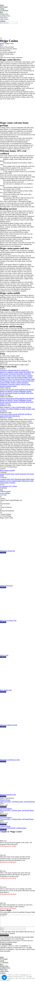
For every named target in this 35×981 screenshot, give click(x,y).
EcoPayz (2, 389)
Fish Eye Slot (4, 655)
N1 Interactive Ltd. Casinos (8, 486)
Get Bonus (3, 807)
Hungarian (23, 474)
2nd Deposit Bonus (6, 808)
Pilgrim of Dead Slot (6, 585)
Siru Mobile (21, 393)
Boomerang (12, 374)
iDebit (16, 389)
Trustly (2, 395)
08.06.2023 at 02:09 (6, 862)
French (12, 474)
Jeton (27, 389)
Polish (2, 475)
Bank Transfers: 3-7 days (7, 407)
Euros (12, 479)
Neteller (29, 391)
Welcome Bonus (5, 800)
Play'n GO (11, 379)
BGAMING (27, 372)
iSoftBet (25, 377)
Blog (1, 12)
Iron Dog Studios (16, 377)
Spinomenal (24, 382)
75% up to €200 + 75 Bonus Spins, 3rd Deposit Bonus (17, 819)
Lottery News (4, 19)
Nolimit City (4, 379)
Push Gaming (17, 381)
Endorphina (27, 374)
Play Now (3, 552)
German (17, 474)
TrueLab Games (25, 384)
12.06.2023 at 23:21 (6, 878)
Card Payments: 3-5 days (23, 407)
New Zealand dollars (14, 481)
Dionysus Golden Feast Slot (8, 725)
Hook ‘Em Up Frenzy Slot (8, 620)
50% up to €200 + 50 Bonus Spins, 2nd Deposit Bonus (17, 810)
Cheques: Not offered (6, 409)
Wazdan (2, 386)
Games (2, 8)
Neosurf (15, 391)
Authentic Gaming (13, 372)
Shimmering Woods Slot (7, 551)
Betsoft (21, 372)
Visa (9, 395)
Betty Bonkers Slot (6, 690)
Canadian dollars (5, 479)
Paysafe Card (4, 393)
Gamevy (23, 375)
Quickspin (24, 381)
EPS (7, 389)
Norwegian (30, 474)
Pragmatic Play (7, 381)
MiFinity (10, 391)
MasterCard (3, 391)
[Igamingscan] (8, 3)
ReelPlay (8, 382)
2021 (1, 489)
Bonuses (5, 10)
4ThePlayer (3, 370)
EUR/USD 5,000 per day (12, 416)
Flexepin (11, 389)
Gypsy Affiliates (5, 493)
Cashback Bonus (5, 826)
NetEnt (30, 377)
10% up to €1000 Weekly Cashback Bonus (13, 828)
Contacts (2, 21)
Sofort (31, 393)
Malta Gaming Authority (7, 470)
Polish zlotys (25, 481)
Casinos (5, 7)
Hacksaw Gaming (5, 377)
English (2, 474)
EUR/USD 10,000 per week (9, 414)
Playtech (22, 379)
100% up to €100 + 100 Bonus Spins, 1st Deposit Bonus (17, 801)
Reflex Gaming (16, 382)
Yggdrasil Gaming (11, 386)
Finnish (7, 474)
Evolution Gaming (5, 375)
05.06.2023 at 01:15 (6, 846)
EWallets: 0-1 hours (20, 409)
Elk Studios (20, 374)
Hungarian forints (20, 479)
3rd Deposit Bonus (6, 817)
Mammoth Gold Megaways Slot (10, 760)
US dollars (12, 482)
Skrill (27, 393)
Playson (17, 379)
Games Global (16, 375)
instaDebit (22, 389)
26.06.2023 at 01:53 (6, 908)
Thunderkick (4, 384)
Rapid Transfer (13, 393)
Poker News (4, 17)
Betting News (4, 14)
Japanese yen (4, 481)
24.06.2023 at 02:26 (6, 894)
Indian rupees (30, 479)
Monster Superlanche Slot (8, 794)
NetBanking (22, 391)
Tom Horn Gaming (14, 384)
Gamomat (30, 375)
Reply (14, 846)
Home (2, 5)
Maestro (31, 389)
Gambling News (5, 15)
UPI (6, 395)
